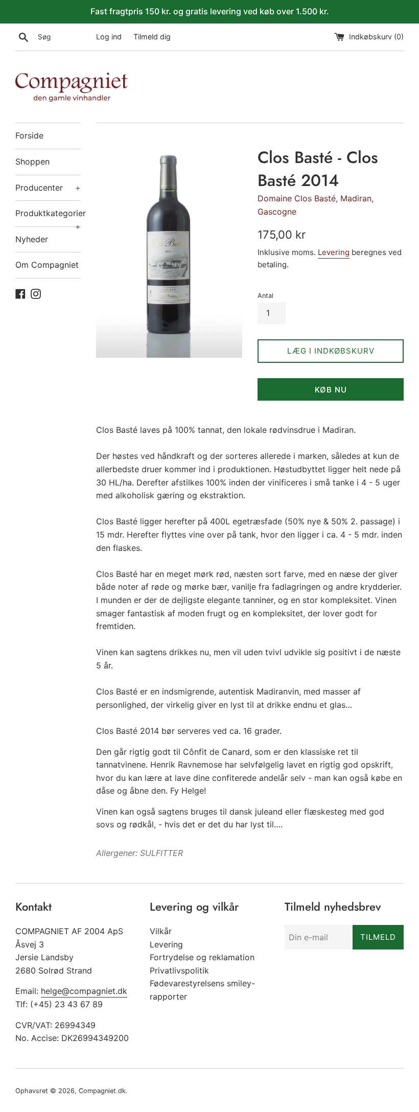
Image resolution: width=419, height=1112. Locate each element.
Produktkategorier (48, 217)
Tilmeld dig (152, 36)
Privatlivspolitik (179, 970)
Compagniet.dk (102, 1091)
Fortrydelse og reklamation (202, 957)
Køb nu (331, 390)
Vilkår (161, 931)
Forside (29, 135)
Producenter (48, 187)
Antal (265, 295)
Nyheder (31, 239)
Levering (334, 252)
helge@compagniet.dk (84, 991)
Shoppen (32, 161)
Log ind (109, 36)
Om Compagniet (47, 265)
